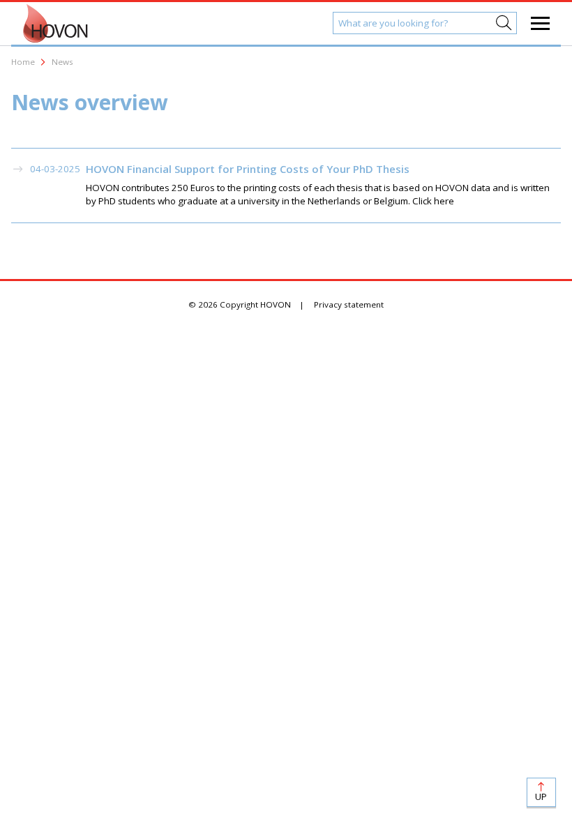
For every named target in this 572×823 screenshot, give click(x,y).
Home (23, 61)
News (62, 61)
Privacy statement (349, 304)
